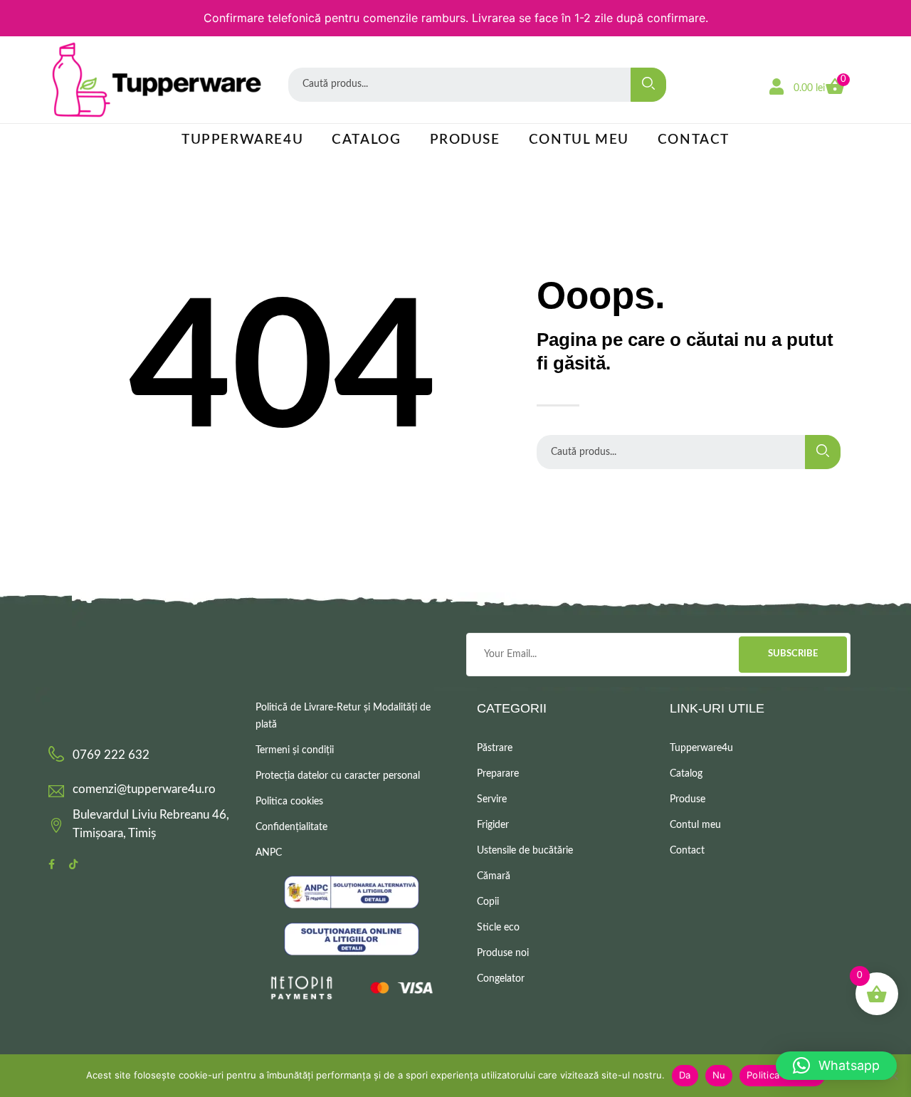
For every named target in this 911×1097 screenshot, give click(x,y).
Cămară (493, 876)
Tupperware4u (242, 140)
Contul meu (579, 140)
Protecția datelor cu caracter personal (338, 776)
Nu (719, 1075)
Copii (488, 902)
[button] (836, 1065)
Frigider (493, 825)
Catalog (366, 140)
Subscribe (793, 653)
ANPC (269, 853)
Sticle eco (498, 928)
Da (685, 1075)
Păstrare (494, 748)
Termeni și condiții (295, 750)
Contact (694, 140)
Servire (492, 799)
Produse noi (503, 953)
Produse (465, 140)
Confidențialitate (291, 827)
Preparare (498, 774)
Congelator (501, 979)
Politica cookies (289, 802)
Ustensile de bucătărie (525, 851)
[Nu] (893, 1076)
